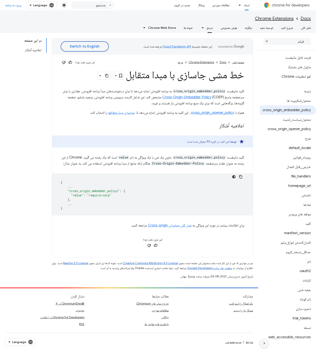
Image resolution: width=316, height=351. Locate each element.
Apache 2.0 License (75, 263)
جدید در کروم (182, 5)
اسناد (247, 5)
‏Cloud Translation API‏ (177, 46)
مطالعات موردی (221, 5)
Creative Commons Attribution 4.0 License (150, 263)
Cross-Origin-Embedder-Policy (186, 97)
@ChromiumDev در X (70, 303)
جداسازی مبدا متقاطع (121, 113)
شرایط (249, 342)
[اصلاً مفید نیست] (64, 62)
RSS (81, 324)
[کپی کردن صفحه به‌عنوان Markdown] (107, 75)
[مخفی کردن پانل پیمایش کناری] (264, 343)
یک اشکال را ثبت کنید (241, 303)
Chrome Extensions (274, 18)
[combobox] (92, 5)
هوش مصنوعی (229, 28)
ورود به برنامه (13, 5)
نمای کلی (306, 28)
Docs (306, 18)
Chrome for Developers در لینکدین (62, 317)
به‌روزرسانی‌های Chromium (152, 303)
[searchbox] (287, 41)
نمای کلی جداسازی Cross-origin (170, 225)
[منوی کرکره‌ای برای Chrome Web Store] (143, 27)
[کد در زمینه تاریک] (233, 176)
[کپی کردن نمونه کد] (240, 176)
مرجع (210, 28)
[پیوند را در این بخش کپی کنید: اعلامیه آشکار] (215, 126)
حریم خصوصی (233, 342)
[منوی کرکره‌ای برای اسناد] (238, 5)
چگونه (248, 28)
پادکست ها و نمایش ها (157, 324)
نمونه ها (188, 28)
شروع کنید (287, 28)
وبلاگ (201, 5)
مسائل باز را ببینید (243, 310)
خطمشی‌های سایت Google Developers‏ (209, 268)
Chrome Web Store (162, 28)
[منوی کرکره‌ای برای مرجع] (201, 27)
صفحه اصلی (238, 62)
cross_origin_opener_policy (212, 113)
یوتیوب (80, 310)
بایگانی (165, 317)
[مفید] (70, 62)
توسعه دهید (266, 28)
